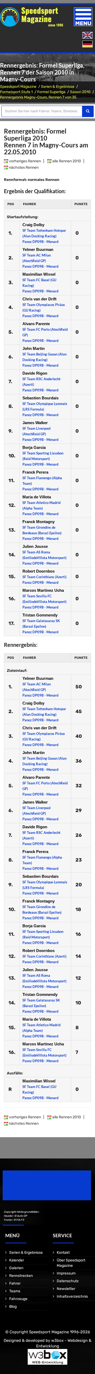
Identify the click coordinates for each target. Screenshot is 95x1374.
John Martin (33, 348)
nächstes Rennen (23, 167)
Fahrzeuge (18, 1299)
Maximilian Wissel (38, 274)
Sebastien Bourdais (40, 398)
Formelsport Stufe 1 (16, 92)
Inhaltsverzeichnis (72, 1296)
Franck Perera (35, 472)
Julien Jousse (35, 546)
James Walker (35, 422)
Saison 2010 (80, 92)
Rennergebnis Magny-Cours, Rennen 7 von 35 (38, 97)
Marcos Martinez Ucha (43, 590)
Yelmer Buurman (37, 249)
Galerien (16, 1268)
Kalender (16, 1260)
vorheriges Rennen (24, 161)
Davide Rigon (34, 373)
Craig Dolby (33, 224)
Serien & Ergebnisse (57, 86)
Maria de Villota (36, 497)
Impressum (66, 1273)
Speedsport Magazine (18, 86)
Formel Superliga (51, 92)
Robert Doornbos (38, 571)
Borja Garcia (34, 447)
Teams (14, 1291)
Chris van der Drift (39, 299)
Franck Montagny (38, 521)
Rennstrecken (21, 1275)
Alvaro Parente (36, 323)
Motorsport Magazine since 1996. (32, 1189)
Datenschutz (68, 1281)
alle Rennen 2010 (66, 161)
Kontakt (63, 1252)
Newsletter (66, 1288)
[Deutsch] (88, 44)
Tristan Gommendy (40, 615)
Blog (13, 1306)
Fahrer (15, 1283)
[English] (88, 35)
